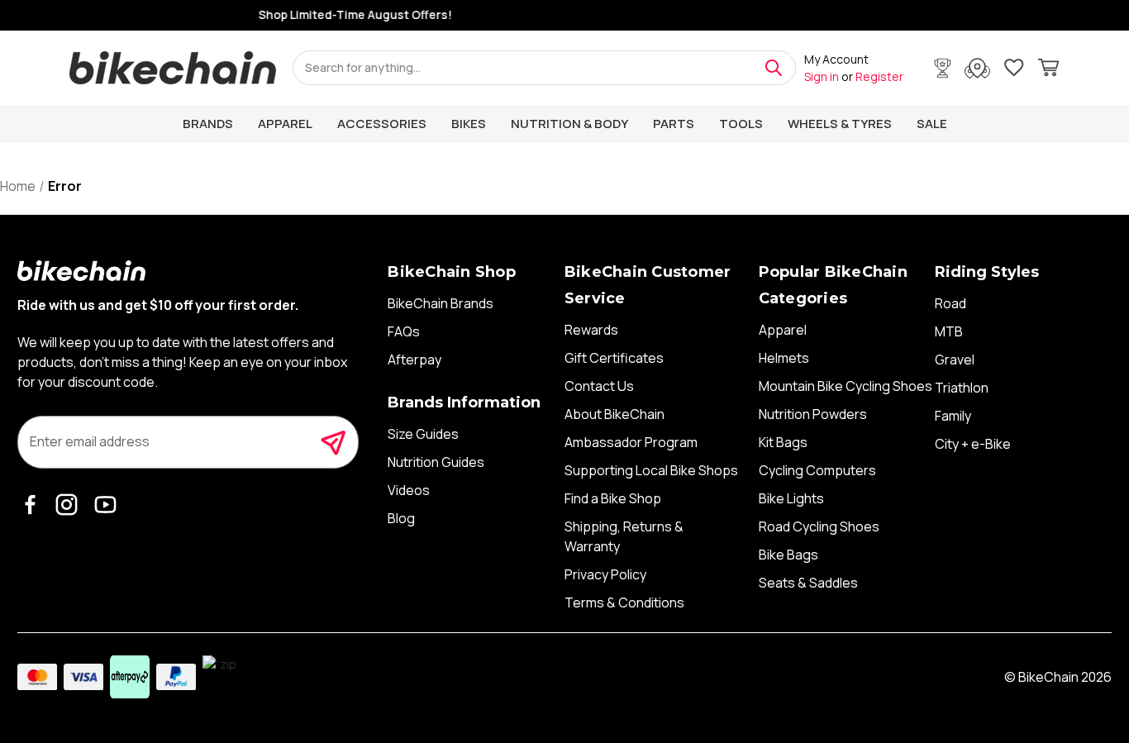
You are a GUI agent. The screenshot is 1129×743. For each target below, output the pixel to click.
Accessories (381, 123)
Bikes (468, 123)
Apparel (285, 123)
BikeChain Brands (440, 303)
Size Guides (423, 434)
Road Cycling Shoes (819, 526)
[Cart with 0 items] (1048, 70)
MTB (949, 331)
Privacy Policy (605, 574)
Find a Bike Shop (612, 498)
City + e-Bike (973, 444)
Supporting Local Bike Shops (651, 470)
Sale (932, 123)
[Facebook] (34, 503)
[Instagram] (71, 503)
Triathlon (961, 388)
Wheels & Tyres (840, 123)
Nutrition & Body (569, 123)
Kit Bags (783, 442)
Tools (741, 123)
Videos (409, 490)
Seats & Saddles (808, 583)
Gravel (954, 359)
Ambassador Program (631, 442)
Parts (673, 123)
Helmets (784, 358)
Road (950, 303)
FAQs (404, 331)
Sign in (821, 76)
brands (208, 123)
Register (879, 76)
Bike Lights (791, 498)
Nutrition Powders (813, 414)
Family (953, 416)
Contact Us (599, 386)
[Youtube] (108, 503)
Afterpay (414, 359)
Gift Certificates (614, 358)
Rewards (591, 330)
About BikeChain (614, 414)
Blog (401, 518)
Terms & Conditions (624, 602)
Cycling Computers (817, 470)
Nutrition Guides (436, 462)
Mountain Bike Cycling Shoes (845, 386)
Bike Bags (788, 554)
